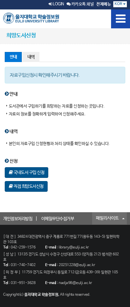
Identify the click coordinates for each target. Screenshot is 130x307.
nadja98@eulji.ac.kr (75, 283)
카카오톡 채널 (82, 4)
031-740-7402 (23, 265)
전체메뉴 (103, 4)
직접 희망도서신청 (28, 186)
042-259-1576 (23, 247)
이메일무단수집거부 (57, 218)
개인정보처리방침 (17, 218)
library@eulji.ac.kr (74, 247)
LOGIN (58, 4)
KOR (119, 4)
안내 (13, 57)
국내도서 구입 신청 (28, 172)
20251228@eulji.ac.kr (77, 265)
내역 (30, 57)
